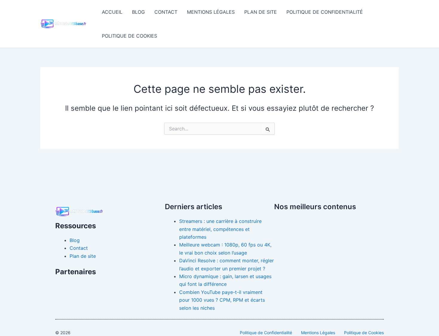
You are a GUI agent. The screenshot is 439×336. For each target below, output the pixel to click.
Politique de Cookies (129, 36)
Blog (138, 12)
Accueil (112, 12)
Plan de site (260, 12)
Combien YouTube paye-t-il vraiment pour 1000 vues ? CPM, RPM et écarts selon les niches (222, 300)
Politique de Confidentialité (324, 12)
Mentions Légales (211, 12)
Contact (165, 12)
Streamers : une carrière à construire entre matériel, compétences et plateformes (220, 229)
